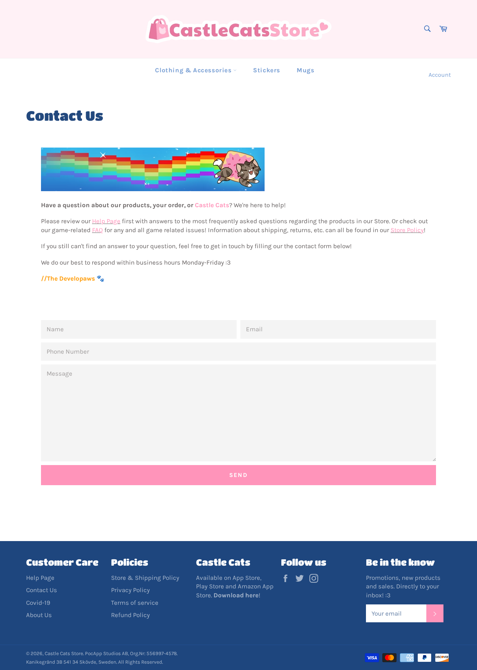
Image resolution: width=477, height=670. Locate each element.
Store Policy (407, 230)
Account (440, 74)
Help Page (106, 221)
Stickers (266, 70)
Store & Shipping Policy (145, 577)
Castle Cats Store (64, 653)
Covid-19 (38, 602)
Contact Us (41, 590)
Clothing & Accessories (194, 70)
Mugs (305, 70)
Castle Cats (212, 205)
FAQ (97, 230)
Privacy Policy (130, 590)
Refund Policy (130, 615)
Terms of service (134, 602)
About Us (39, 615)
